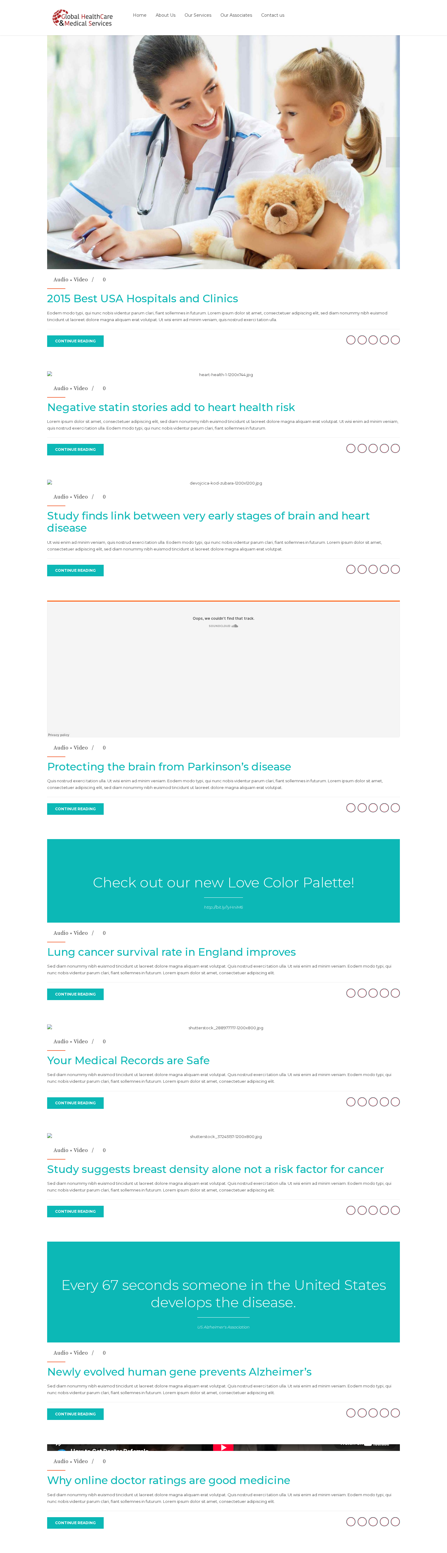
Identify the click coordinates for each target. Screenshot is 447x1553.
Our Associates (236, 15)
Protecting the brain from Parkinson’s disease (169, 766)
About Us (165, 15)
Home (140, 15)
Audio (61, 279)
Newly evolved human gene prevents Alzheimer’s (179, 1371)
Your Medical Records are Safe (128, 1060)
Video (81, 279)
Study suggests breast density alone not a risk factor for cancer (215, 1169)
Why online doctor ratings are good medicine (168, 1480)
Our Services (198, 15)
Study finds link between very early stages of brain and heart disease (208, 521)
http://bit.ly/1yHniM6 (223, 907)
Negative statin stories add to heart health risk (171, 407)
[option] (223, 152)
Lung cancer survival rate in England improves (171, 951)
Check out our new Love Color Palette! (224, 882)
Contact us (272, 15)
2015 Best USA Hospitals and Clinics (142, 298)
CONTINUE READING (75, 341)
